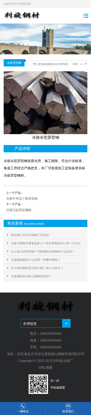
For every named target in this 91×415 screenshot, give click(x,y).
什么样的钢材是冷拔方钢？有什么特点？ (37, 268)
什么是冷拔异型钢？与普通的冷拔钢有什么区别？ (43, 251)
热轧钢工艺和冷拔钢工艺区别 (30, 235)
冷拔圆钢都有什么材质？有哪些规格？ (35, 259)
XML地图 (45, 367)
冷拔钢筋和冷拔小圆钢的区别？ (31, 276)
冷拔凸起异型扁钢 (18, 210)
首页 (75, 64)
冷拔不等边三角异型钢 (22, 198)
